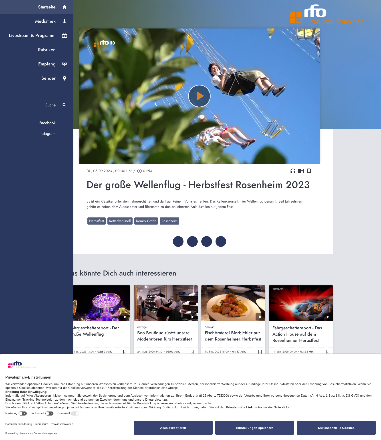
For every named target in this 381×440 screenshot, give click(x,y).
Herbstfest (96, 220)
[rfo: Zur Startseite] (326, 14)
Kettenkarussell (120, 220)
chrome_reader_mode (301, 171)
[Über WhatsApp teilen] (206, 241)
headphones (293, 171)
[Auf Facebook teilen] (178, 241)
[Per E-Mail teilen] (221, 241)
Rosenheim (169, 220)
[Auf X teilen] (192, 241)
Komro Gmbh (146, 220)
